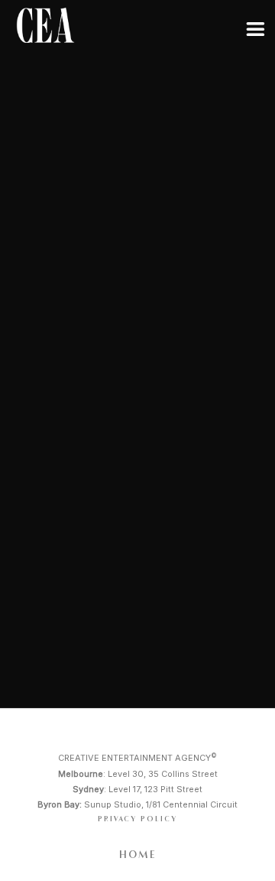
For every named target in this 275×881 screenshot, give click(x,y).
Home (138, 855)
